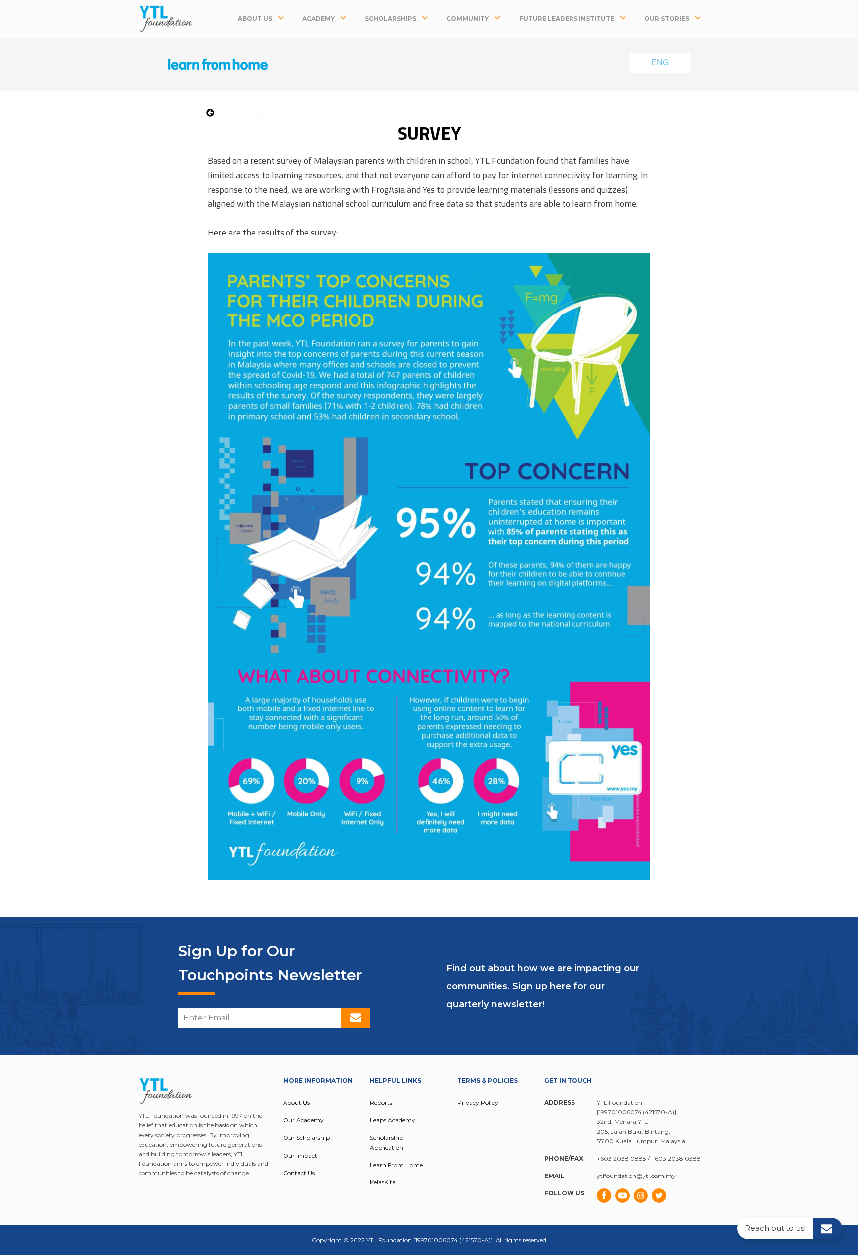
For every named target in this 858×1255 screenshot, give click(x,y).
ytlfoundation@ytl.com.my (636, 1175)
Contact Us (299, 1173)
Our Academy (303, 1120)
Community (467, 18)
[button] (263, 112)
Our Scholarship (306, 1137)
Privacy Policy (477, 1102)
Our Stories (666, 18)
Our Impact (300, 1155)
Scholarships (390, 18)
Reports (381, 1102)
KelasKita (383, 1182)
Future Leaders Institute (566, 18)
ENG (660, 62)
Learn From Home (396, 1165)
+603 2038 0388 (676, 1158)
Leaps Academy (392, 1120)
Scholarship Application (386, 1142)
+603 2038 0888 (621, 1158)
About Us (255, 18)
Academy (318, 18)
